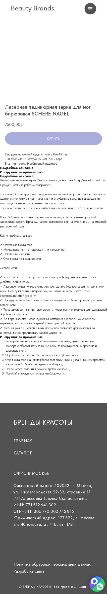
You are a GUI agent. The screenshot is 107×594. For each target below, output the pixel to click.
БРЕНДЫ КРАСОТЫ (43, 422)
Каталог (23, 453)
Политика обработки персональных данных (52, 564)
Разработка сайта (28, 571)
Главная (23, 441)
